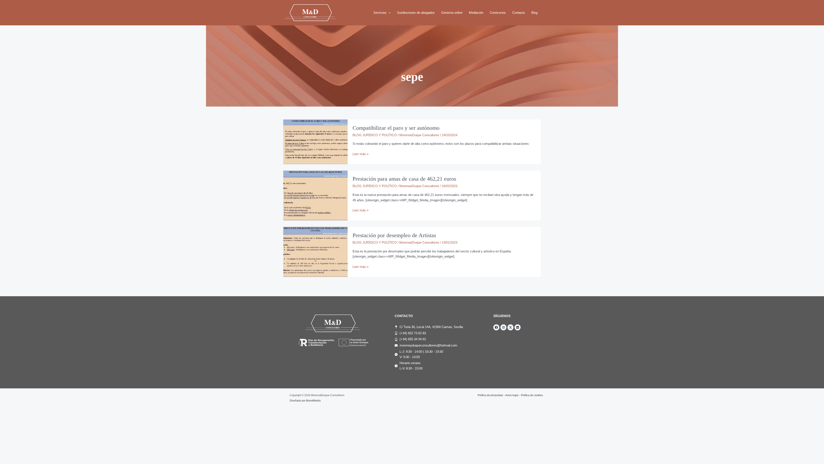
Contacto (518, 12)
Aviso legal (511, 395)
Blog (534, 12)
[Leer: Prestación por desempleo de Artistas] (315, 251)
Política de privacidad (490, 395)
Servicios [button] (379, 12)
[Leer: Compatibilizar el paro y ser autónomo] (315, 141)
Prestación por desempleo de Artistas (394, 235)
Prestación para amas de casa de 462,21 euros (404, 179)
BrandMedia (313, 400)
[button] (388, 12)
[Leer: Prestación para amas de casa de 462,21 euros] (315, 195)
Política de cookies (532, 395)
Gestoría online (451, 12)
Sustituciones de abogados (416, 12)
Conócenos (498, 12)
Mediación (476, 12)
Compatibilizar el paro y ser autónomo (396, 128)
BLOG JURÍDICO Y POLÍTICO (375, 135)
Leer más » (360, 153)
